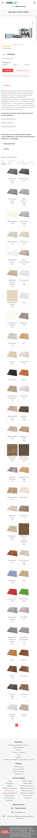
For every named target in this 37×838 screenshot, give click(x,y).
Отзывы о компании (18, 752)
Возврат (18, 757)
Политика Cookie (26, 836)
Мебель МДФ (27, 783)
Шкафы (9, 786)
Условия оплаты (18, 766)
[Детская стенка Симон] (18, 33)
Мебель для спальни (9, 788)
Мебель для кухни (27, 790)
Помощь (18, 764)
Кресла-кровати (9, 798)
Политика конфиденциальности (18, 745)
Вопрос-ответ (18, 774)
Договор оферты (18, 747)
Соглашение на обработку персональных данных (18, 759)
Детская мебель (9, 790)
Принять (5, 831)
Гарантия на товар (18, 771)
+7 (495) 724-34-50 (19, 6)
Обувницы (27, 798)
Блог (18, 754)
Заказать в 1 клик (22, 70)
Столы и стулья (27, 795)
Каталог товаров (18, 778)
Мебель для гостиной (27, 786)
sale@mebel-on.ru (20, 812)
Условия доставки (18, 769)
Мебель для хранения (28, 793)
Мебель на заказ (27, 781)
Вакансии (18, 750)
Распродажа (9, 783)
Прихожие (9, 800)
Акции (9, 781)
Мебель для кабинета (9, 793)
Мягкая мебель (9, 795)
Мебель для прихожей (27, 788)
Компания (18, 742)
